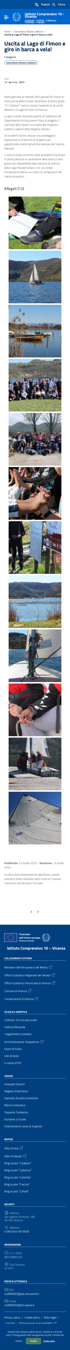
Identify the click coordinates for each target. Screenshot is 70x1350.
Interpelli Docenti (14, 1084)
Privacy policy (12, 1317)
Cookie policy (49, 1341)
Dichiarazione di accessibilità (35, 1323)
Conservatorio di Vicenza (18, 999)
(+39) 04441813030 (16, 1231)
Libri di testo (11, 1056)
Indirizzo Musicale (14, 1027)
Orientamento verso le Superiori (23, 1126)
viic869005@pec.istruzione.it (21, 1294)
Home (7, 32)
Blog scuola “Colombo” (17, 1177)
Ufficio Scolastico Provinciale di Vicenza (27, 983)
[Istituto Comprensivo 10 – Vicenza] (16, 17)
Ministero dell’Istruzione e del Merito (26, 967)
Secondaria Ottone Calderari (28, 32)
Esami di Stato (13, 1049)
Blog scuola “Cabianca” (18, 1170)
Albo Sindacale (13, 1156)
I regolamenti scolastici (18, 1034)
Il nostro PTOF (12, 1063)
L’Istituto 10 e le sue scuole (20, 1020)
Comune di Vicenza (15, 991)
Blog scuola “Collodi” (16, 1191)
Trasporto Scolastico (16, 1112)
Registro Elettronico (16, 1091)
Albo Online (11, 1148)
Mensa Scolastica (14, 1105)
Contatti (10, 1323)
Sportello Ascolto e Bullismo (21, 1098)
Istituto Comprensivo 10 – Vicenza (36, 948)
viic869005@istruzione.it (19, 1305)
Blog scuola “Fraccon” (17, 1184)
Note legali (50, 1317)
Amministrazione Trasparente (21, 1042)
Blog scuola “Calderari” (17, 1163)
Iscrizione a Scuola (15, 1119)
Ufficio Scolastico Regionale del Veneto (27, 975)
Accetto (33, 1341)
